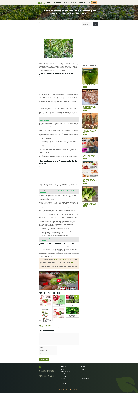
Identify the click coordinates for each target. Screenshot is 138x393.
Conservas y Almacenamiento (88, 68)
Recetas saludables (64, 381)
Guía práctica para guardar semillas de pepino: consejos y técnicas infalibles (90, 107)
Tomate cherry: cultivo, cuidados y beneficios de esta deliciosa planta (51, 327)
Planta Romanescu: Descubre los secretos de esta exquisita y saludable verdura (53, 326)
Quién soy (83, 371)
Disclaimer (83, 374)
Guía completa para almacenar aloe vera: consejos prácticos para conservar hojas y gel (90, 155)
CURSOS (94, 2)
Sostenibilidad (82, 2)
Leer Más (85, 86)
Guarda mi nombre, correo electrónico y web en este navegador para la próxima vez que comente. (59, 356)
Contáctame (84, 373)
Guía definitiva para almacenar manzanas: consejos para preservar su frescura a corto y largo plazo (90, 179)
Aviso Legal (83, 376)
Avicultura (73, 2)
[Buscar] (95, 24)
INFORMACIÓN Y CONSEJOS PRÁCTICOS (61, 259)
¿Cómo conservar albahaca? (89, 84)
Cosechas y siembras (64, 373)
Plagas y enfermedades (65, 380)
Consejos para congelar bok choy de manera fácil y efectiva (90, 204)
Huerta (49, 2)
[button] (98, 2)
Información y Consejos (65, 378)
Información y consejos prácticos (45, 325)
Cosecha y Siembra (57, 2)
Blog (89, 2)
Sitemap (83, 381)
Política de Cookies (85, 380)
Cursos (83, 369)
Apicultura (66, 2)
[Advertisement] (59, 30)
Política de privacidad (85, 378)
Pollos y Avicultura (64, 374)
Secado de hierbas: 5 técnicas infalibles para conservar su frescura (89, 131)
